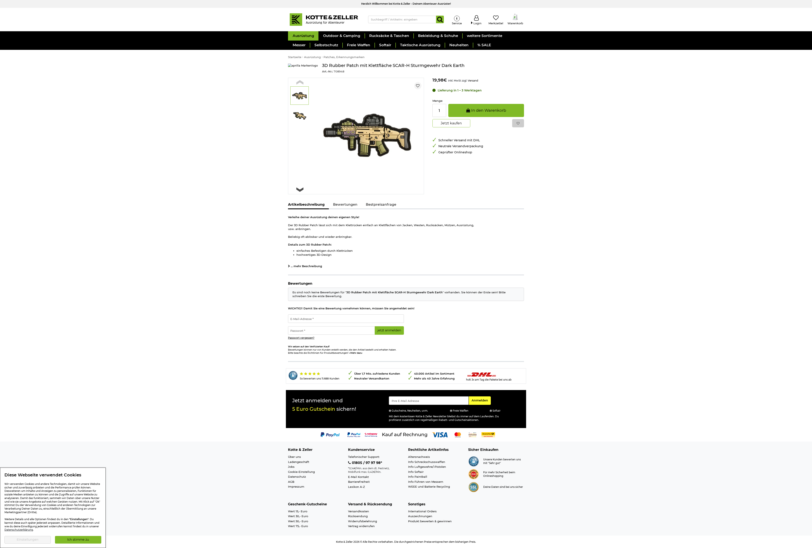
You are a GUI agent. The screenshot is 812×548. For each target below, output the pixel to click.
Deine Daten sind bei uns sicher (503, 486)
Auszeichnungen (420, 516)
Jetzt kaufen (451, 123)
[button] (303, 36)
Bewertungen (345, 205)
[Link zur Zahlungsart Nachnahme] (488, 434)
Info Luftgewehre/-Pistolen (427, 466)
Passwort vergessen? (301, 337)
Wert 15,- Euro (297, 511)
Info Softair (416, 471)
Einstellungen (27, 539)
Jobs (291, 466)
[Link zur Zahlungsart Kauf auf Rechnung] (405, 434)
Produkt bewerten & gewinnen (430, 521)
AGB (291, 481)
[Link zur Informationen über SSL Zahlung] (473, 486)
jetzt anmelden (389, 330)
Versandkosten (358, 511)
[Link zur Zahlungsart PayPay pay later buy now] (353, 434)
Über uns (294, 456)
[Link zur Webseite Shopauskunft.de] (473, 461)
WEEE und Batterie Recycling (429, 486)
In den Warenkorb (488, 110)
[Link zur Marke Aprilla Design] (303, 68)
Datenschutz (297, 476)
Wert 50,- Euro (298, 521)
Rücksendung (358, 516)
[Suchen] (440, 19)
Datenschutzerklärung (18, 529)
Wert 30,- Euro (298, 516)
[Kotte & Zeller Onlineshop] (324, 19)
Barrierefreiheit (359, 481)
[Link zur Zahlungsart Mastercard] (458, 434)
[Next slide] (299, 190)
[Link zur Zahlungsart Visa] (440, 434)
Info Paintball (417, 476)
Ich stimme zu (78, 539)
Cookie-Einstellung (301, 471)
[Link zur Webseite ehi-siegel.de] (473, 474)
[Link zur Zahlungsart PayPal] (330, 434)
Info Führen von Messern (425, 481)
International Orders (422, 511)
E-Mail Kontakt (358, 477)
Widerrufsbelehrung (362, 521)
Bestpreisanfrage (381, 205)
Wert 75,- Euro (298, 526)
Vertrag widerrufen (361, 526)
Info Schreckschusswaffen (426, 462)
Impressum (296, 486)
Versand (473, 80)
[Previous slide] (299, 82)
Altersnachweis (419, 456)
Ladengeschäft (298, 462)
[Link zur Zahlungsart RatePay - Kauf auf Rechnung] (371, 434)
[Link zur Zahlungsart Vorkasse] (472, 434)
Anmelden (481, 400)
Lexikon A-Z (356, 486)
